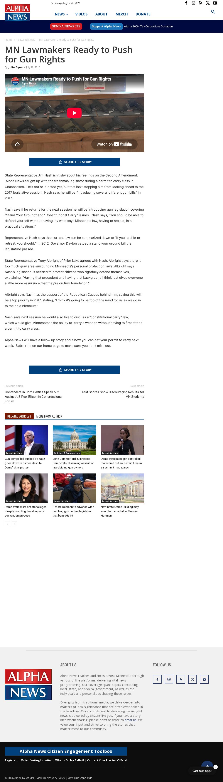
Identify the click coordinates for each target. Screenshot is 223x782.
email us (131, 720)
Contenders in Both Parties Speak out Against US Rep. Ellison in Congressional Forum (33, 396)
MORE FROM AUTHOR (49, 416)
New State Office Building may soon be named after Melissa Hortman (120, 511)
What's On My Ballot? (69, 760)
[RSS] (200, 3)
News (60, 14)
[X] (207, 3)
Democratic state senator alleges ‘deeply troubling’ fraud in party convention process (25, 511)
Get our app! (202, 771)
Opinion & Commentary (67, 453)
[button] (213, 12)
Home (8, 40)
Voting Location (41, 760)
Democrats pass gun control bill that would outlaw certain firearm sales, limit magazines (121, 463)
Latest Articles (14, 453)
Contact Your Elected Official (107, 760)
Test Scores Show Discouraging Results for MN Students (113, 394)
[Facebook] (186, 3)
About (101, 14)
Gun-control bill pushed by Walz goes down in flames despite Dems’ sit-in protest (25, 463)
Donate (143, 14)
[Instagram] (193, 3)
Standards (85, 778)
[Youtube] (215, 3)
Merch (122, 14)
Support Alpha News (106, 26)
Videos (81, 14)
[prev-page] (7, 524)
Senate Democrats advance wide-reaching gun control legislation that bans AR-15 (74, 511)
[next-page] (14, 524)
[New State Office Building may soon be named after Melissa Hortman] (122, 488)
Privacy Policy (56, 778)
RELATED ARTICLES (19, 416)
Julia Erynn (16, 67)
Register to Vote (16, 760)
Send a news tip (66, 26)
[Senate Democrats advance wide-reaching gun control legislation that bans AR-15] (74, 488)
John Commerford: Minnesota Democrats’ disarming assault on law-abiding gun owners (73, 463)
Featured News (26, 40)
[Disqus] (74, 591)
